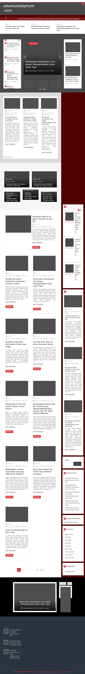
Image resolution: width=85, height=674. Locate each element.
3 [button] (43, 89)
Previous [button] (62, 583)
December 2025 (69, 557)
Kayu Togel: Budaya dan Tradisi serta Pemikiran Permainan (43, 471)
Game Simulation (58, 43)
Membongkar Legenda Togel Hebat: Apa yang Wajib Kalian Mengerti (15, 471)
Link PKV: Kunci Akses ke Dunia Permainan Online (12, 88)
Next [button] (69, 583)
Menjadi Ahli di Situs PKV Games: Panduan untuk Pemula (16, 406)
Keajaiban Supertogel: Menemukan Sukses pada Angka (13, 74)
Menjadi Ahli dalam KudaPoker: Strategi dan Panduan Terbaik (13, 45)
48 (37, 570)
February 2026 (69, 552)
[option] (47, 19)
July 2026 (67, 537)
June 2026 (68, 540)
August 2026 (69, 534)
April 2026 (68, 546)
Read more (36, 247)
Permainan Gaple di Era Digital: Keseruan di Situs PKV (47, 18)
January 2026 (69, 554)
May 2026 (68, 543)
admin (54, 69)
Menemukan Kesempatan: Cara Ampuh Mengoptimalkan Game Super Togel (68, 28)
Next (42, 570)
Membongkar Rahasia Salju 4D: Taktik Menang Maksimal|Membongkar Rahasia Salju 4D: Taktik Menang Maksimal (44, 409)
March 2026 (68, 549)
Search (67, 460)
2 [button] (41, 89)
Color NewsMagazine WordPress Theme (50, 671)
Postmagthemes (67, 671)
